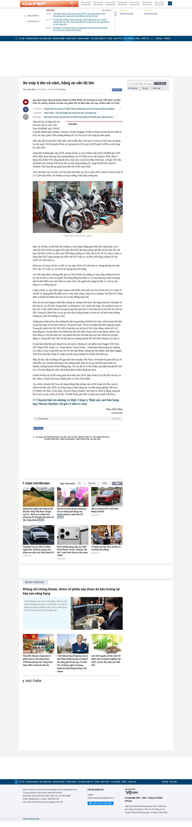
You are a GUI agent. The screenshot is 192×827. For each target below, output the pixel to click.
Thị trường (61, 89)
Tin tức (145, 88)
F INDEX (166, 38)
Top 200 (173, 782)
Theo (77, 419)
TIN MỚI (72, 124)
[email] (26, 117)
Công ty (134, 88)
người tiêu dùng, (83, 439)
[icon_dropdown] (170, 3)
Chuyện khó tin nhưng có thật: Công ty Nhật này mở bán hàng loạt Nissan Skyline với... (79, 109)
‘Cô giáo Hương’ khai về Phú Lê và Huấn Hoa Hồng (106, 548)
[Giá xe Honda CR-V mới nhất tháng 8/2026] (107, 497)
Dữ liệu (159, 38)
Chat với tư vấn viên (101, 803)
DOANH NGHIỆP (59, 39)
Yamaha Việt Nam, (52, 439)
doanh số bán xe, (85, 437)
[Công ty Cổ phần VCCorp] (147, 791)
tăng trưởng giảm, (67, 439)
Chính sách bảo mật (31, 819)
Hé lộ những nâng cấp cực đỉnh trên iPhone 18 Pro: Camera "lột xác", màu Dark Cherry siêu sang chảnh (72, 551)
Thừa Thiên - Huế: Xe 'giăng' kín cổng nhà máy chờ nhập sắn (70, 113)
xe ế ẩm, (63, 437)
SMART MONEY (83, 39)
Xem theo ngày (67, 484)
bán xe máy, (72, 437)
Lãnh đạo (157, 88)
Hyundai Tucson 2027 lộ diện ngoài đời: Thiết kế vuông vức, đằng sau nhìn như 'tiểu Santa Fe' (38, 550)
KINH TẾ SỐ (118, 39)
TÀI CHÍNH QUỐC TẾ (98, 39)
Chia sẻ (117, 90)
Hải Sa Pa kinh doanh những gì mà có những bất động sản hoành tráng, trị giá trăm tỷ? (71, 511)
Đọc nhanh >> (107, 10)
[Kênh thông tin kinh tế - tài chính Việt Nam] (49, 4)
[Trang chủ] (16, 38)
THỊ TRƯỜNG (129, 39)
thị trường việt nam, (101, 437)
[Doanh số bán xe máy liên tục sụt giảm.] (78, 207)
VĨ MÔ (110, 39)
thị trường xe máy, (51, 437)
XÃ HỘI (22, 39)
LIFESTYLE (145, 39)
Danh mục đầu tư (33, 21)
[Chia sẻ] (26, 109)
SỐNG (137, 39)
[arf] (78, 421)
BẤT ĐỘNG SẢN (45, 39)
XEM (117, 483)
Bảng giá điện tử (33, 16)
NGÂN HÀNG (71, 39)
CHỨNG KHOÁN (32, 39)
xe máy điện (95, 439)
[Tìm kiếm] (160, 83)
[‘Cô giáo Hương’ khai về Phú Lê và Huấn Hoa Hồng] (107, 535)
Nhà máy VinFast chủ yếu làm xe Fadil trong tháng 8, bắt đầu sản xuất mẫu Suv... (79, 117)
